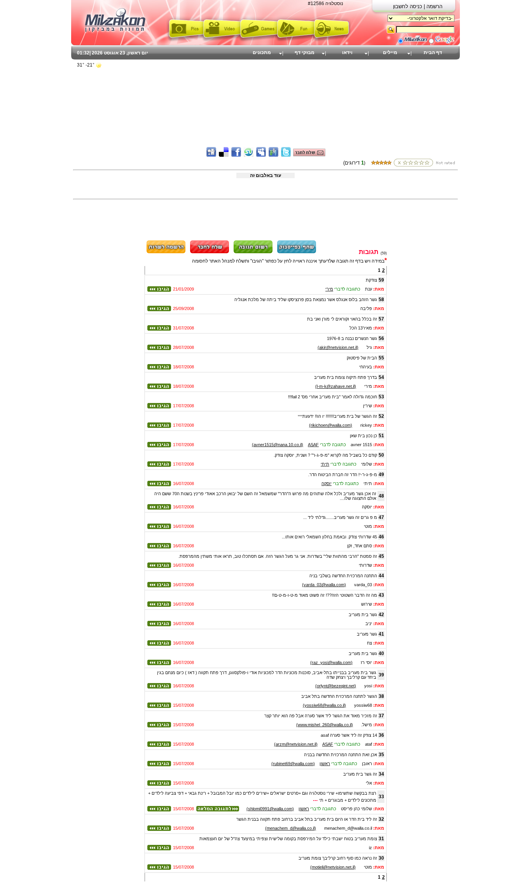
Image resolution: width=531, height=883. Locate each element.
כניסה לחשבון (408, 6)
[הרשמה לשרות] (166, 252)
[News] (332, 40)
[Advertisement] (265, 91)
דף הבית (433, 52)
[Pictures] (184, 40)
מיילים (390, 52)
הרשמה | (433, 6)
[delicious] (223, 155)
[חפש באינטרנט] (444, 42)
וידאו (347, 52)
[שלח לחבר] (209, 252)
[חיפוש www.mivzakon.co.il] (415, 42)
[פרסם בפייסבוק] (296, 252)
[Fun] (295, 40)
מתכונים (262, 52)
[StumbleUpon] (248, 155)
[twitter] (286, 155)
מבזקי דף (304, 52)
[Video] (221, 40)
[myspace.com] (261, 155)
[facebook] (236, 155)
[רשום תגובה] (253, 252)
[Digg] (211, 155)
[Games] (258, 40)
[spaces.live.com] (273, 155)
